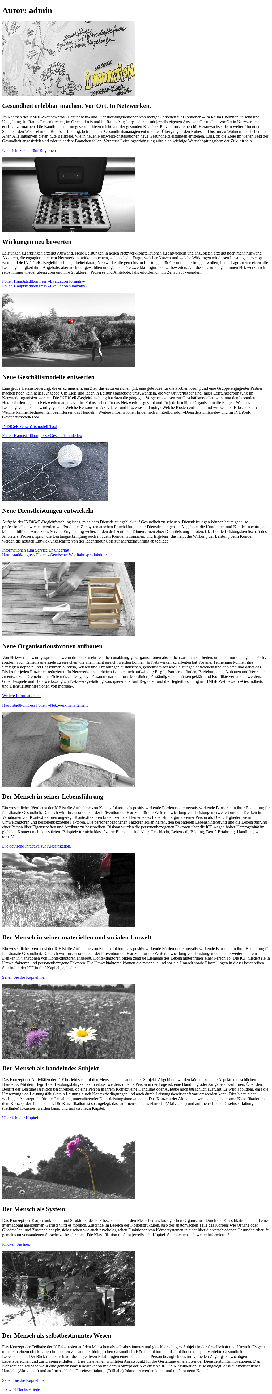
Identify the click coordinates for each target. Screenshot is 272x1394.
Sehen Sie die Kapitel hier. (24, 977)
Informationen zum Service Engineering (35, 550)
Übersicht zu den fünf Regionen (29, 150)
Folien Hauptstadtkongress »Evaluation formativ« (43, 281)
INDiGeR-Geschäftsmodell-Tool (29, 426)
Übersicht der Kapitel (20, 1118)
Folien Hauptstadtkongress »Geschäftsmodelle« (42, 435)
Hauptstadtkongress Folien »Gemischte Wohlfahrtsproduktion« (55, 555)
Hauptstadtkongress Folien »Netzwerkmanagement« (46, 705)
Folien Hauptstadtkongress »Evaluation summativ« (44, 286)
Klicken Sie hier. (16, 1244)
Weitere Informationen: (21, 695)
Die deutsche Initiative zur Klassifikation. (36, 846)
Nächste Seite (28, 1389)
